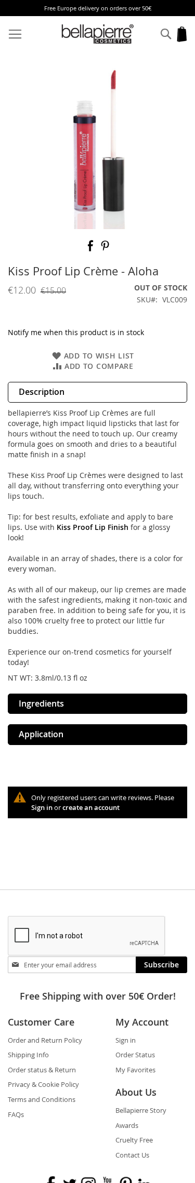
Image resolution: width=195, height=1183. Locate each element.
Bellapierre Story (140, 1110)
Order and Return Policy (45, 1040)
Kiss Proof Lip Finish (92, 527)
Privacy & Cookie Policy (43, 1084)
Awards (126, 1125)
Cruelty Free (134, 1140)
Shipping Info (28, 1054)
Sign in (42, 807)
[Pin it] (105, 249)
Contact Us (132, 1155)
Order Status (135, 1054)
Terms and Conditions (41, 1099)
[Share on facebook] (91, 249)
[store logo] (98, 34)
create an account (91, 807)
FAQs (16, 1114)
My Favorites (135, 1069)
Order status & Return (42, 1069)
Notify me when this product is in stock (76, 332)
